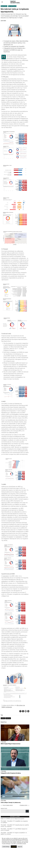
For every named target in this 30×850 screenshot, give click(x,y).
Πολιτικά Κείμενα (12, 6)
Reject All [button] (20, 846)
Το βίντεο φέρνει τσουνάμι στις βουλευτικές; (11, 802)
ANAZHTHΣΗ (4, 808)
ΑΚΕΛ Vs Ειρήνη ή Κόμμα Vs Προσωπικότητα (10, 743)
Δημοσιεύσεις (4, 6)
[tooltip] (20, 711)
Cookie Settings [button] (6, 846)
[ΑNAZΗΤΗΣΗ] (27, 811)
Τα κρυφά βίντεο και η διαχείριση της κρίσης (11, 773)
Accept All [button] (14, 846)
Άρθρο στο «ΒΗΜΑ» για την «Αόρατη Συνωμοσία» (12, 818)
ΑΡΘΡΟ (2, 718)
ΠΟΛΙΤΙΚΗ (8, 718)
